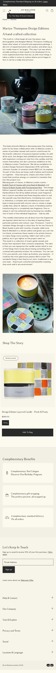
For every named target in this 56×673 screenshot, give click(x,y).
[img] (52, 10)
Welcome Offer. (27, 580)
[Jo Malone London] (28, 10)
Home (5, 20)
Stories (13, 20)
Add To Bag (28, 432)
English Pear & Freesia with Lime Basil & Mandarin (24, 185)
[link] (28, 380)
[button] (4, 10)
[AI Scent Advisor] (9, 10)
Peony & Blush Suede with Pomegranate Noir (22, 188)
